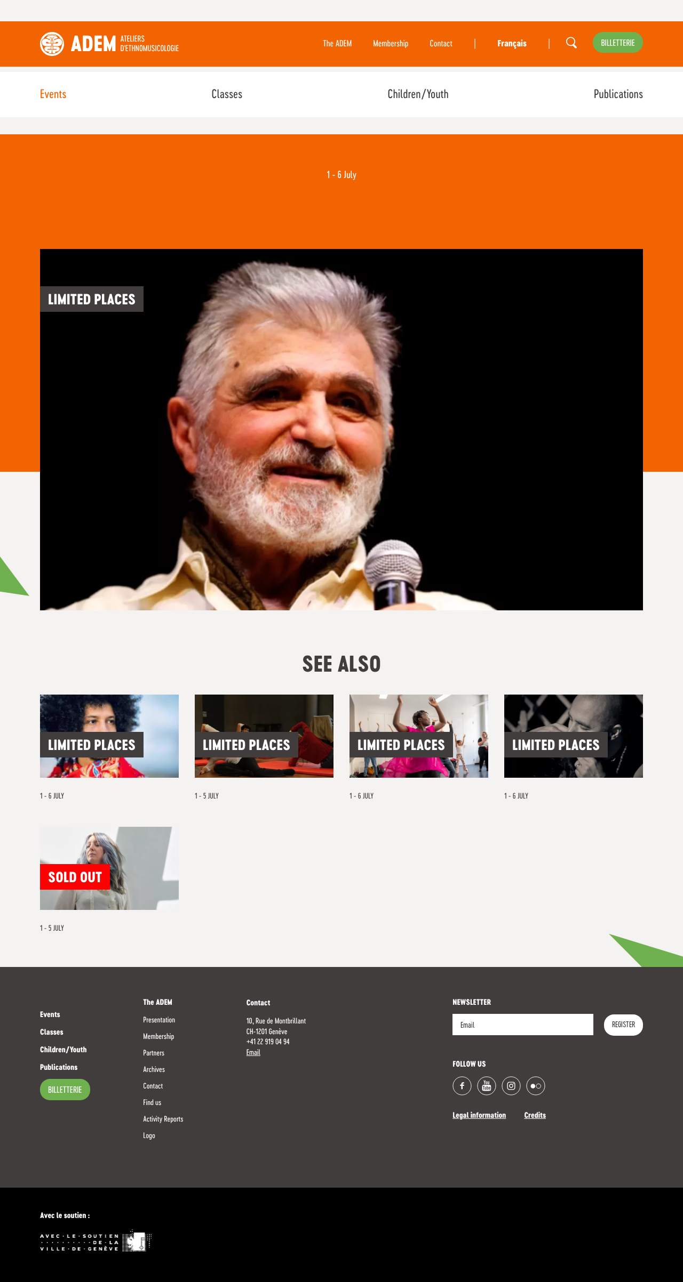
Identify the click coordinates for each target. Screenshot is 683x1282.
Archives (154, 1070)
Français (511, 44)
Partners (153, 1053)
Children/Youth (417, 95)
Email (253, 1053)
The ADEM (337, 44)
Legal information (479, 1116)
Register (623, 1025)
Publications (618, 95)
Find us (152, 1103)
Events (53, 95)
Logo (149, 1136)
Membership (390, 44)
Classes (226, 95)
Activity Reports (163, 1119)
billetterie (618, 43)
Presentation (159, 1020)
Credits (535, 1116)
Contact (441, 44)
